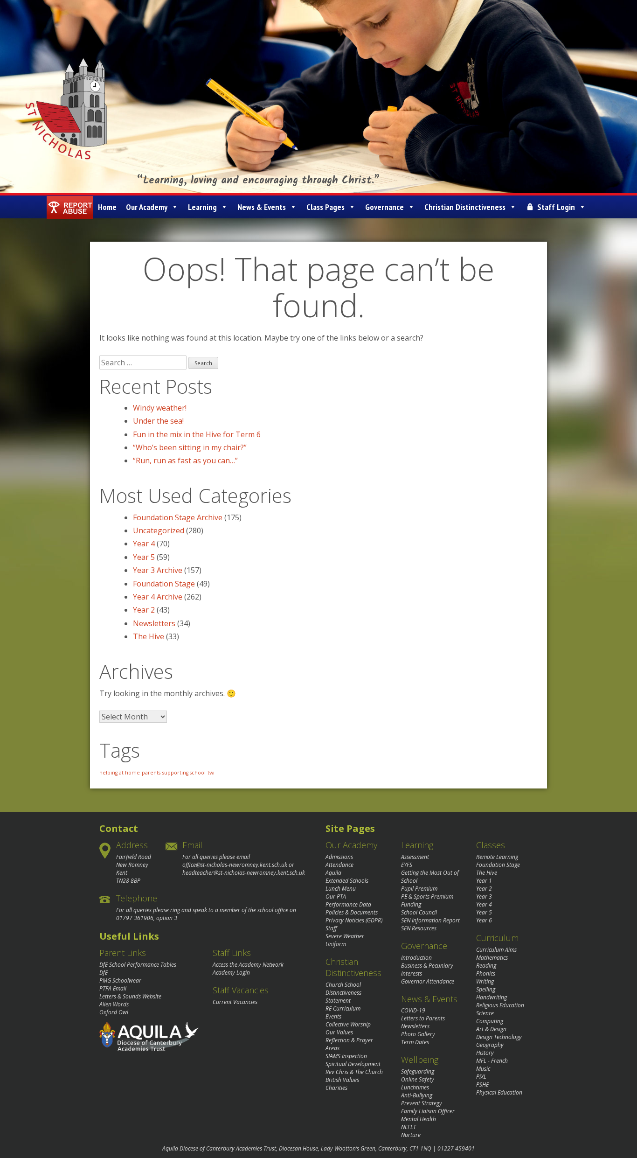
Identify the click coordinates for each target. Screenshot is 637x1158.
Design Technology (499, 1037)
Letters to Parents (423, 1018)
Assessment (415, 857)
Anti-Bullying (416, 1095)
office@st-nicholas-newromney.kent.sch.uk (234, 865)
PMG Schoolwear (120, 980)
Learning (202, 207)
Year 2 (144, 610)
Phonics (485, 973)
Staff (331, 928)
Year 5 (144, 557)
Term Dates (415, 1042)
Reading (486, 966)
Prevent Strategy (421, 1103)
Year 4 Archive (157, 597)
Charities (336, 1088)
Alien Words (114, 1004)
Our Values (339, 1032)
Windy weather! (160, 408)
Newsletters (154, 623)
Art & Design (491, 1029)
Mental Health (418, 1119)
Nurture (411, 1135)
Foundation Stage (164, 584)
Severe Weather (344, 936)
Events (333, 1016)
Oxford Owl (113, 1012)
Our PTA (335, 896)
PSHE (482, 1084)
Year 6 (484, 920)
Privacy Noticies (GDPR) (353, 920)
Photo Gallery (418, 1034)
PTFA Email (112, 988)
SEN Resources (418, 928)
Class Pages (325, 207)
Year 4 (144, 543)
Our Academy (146, 207)
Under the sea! (158, 421)
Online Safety (417, 1079)
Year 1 (484, 881)
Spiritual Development (353, 1064)
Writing (485, 981)
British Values (342, 1080)
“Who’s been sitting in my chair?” (190, 447)
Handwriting (491, 997)
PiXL (481, 1077)
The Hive (148, 636)
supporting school (184, 772)
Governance (384, 207)
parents (151, 772)
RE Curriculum (342, 1008)
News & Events (261, 207)
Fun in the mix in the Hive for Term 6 (197, 434)
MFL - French (492, 1061)
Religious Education (500, 1005)
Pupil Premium (419, 889)
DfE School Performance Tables (137, 965)
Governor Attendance (427, 981)
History (485, 1053)
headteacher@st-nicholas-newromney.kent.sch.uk (243, 873)
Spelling (485, 989)
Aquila (333, 873)
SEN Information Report (430, 920)
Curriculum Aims (496, 950)
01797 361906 (134, 918)
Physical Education (499, 1092)
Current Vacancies (235, 1002)
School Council (419, 912)
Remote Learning (497, 857)
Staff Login (556, 207)
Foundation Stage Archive (177, 517)
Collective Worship (348, 1024)
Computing (489, 1021)
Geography (490, 1045)
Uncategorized (158, 530)
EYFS (406, 865)
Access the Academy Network (248, 965)
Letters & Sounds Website (130, 996)
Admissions (339, 857)
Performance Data (348, 904)
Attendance (339, 865)
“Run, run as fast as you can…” (185, 460)
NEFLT (408, 1127)
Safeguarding (417, 1071)
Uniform (335, 944)
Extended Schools (346, 881)
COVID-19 (413, 1010)
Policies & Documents (351, 912)
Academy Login (231, 973)
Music (483, 1069)
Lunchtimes (415, 1087)
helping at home (119, 772)
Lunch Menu (340, 889)
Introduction (416, 958)
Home (107, 207)
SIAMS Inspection (346, 1056)
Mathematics (492, 958)
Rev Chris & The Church (354, 1072)
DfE (103, 973)
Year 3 (484, 896)
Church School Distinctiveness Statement (343, 993)
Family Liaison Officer (428, 1111)
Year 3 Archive (157, 570)
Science (485, 1013)
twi (211, 772)
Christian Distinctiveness (464, 207)
